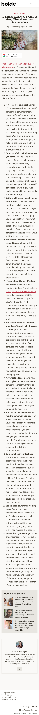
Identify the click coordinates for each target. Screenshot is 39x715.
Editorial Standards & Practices (25, 713)
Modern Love (19, 13)
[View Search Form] (31, 3)
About (22, 707)
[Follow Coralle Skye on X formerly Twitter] (19, 669)
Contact (34, 707)
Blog (27, 707)
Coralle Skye (14, 26)
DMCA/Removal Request (28, 710)
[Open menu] (35, 3)
